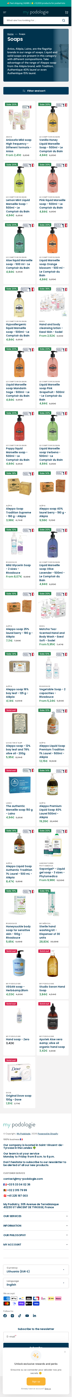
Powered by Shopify (48, 1133)
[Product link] (18, 131)
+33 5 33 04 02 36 (18, 1184)
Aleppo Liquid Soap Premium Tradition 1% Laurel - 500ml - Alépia (47, 736)
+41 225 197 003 (17, 1196)
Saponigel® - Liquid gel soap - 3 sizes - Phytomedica (48, 856)
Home (10, 34)
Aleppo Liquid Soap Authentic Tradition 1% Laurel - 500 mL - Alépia (17, 855)
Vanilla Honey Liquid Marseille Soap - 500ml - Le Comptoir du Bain (48, 143)
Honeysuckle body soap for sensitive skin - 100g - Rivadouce (17, 917)
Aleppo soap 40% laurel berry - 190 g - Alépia (48, 498)
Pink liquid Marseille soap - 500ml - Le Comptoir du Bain (48, 204)
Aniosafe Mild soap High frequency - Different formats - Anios (17, 145)
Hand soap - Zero (17, 1019)
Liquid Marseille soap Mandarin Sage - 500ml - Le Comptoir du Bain (17, 381)
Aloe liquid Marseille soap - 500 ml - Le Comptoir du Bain (17, 262)
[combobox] (33, 20)
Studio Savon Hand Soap (46, 971)
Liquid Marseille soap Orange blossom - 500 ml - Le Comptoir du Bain (48, 264)
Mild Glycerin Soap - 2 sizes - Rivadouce (16, 556)
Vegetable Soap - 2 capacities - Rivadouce (49, 675)
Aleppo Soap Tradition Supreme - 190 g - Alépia (18, 500)
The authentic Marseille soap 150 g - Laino (18, 794)
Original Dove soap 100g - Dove (17, 1079)
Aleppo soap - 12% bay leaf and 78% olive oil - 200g (17, 734)
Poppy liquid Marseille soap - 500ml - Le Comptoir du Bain (17, 443)
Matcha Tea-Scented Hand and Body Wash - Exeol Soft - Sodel (48, 619)
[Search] (59, 20)
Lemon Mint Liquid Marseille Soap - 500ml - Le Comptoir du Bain (18, 204)
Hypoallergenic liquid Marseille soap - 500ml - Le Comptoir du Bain (17, 323)
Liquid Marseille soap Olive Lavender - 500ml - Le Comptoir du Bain (48, 560)
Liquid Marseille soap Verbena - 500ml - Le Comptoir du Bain (48, 443)
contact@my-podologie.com (23, 1179)
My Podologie (23, 1133)
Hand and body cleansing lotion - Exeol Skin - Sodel (48, 321)
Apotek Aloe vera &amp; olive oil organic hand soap (48, 1025)
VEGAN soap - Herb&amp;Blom (17, 971)
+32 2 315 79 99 (17, 1190)
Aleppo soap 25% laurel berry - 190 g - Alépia (17, 617)
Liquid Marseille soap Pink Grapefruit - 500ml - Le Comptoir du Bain (48, 383)
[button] (4, 12)
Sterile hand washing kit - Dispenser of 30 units (47, 917)
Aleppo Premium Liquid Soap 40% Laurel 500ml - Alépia (48, 796)
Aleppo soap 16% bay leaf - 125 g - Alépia (17, 675)
